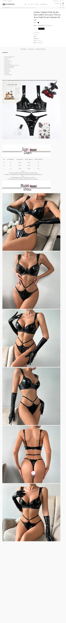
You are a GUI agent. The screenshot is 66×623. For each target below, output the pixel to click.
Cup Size (35, 25)
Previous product (60, 8)
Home (25, 4)
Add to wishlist (37, 32)
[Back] (3, 8)
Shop (28, 4)
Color (35, 22)
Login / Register (57, 3)
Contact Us (37, 4)
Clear (52, 25)
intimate (40, 40)
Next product (63, 8)
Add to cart (41, 28)
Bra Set (9, 7)
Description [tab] (24, 49)
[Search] (60, 3)
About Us (32, 4)
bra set (37, 40)
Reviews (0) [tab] (31, 49)
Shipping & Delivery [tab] (40, 49)
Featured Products (43, 4)
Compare (36, 34)
